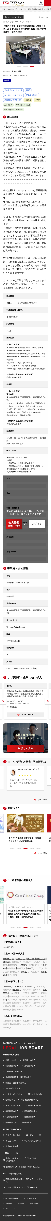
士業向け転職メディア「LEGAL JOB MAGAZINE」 (21, 1159)
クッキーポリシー (30, 1198)
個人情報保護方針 (12, 1198)
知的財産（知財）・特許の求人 (18, 1122)
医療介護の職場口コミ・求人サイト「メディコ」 (24, 1180)
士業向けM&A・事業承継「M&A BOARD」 (23, 1167)
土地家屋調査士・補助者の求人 (18, 1077)
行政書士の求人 (12, 1066)
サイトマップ (10, 1208)
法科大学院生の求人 (14, 1105)
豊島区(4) (31, 968)
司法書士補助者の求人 (30, 1100)
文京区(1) (7, 962)
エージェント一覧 (33, 1135)
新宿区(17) (41, 959)
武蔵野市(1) (30, 986)
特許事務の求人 (30, 1111)
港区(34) (31, 959)
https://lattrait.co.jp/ (17, 627)
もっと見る (42, 799)
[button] (3, 701)
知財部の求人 (29, 1117)
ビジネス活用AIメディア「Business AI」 (22, 1187)
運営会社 (21, 1203)
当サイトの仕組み (13, 1135)
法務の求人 (10, 1100)
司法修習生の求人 (35, 1094)
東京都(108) (8, 947)
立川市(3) (19, 986)
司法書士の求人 (29, 1060)
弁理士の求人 (29, 1066)
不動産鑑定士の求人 (14, 1088)
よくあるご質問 (12, 1141)
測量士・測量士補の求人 (16, 1083)
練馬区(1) (25, 972)
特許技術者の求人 (35, 1105)
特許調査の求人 (12, 1117)
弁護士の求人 (11, 1060)
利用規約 (9, 1203)
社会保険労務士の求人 (15, 1071)
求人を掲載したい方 (32, 1141)
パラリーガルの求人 (14, 1094)
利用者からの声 (12, 1146)
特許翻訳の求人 (12, 1111)
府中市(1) (17, 990)
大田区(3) (23, 965)
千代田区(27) (8, 959)
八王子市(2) (8, 986)
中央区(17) (21, 959)
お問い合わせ (34, 1203)
